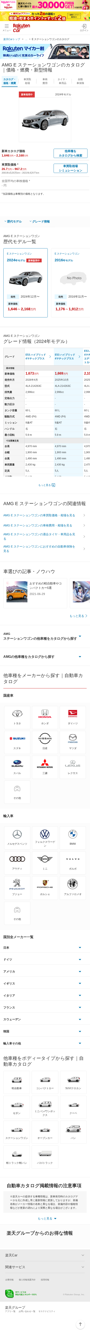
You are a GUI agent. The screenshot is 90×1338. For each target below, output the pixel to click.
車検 (45, 81)
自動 (80, 81)
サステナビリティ (47, 1311)
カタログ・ (9, 81)
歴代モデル (14, 221)
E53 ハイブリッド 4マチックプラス (36, 356)
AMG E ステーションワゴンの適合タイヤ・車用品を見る (39, 536)
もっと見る (44, 485)
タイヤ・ (63, 81)
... (26, 39)
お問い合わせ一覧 (27, 1311)
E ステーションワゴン (19, 253)
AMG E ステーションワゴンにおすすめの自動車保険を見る (39, 549)
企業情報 (9, 1280)
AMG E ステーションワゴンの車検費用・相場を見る (37, 525)
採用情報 (45, 1280)
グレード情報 (41, 221)
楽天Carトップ (11, 39)
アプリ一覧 (10, 1311)
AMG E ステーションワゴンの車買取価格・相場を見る (39, 515)
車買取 (27, 81)
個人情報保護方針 (27, 1280)
